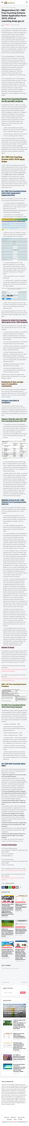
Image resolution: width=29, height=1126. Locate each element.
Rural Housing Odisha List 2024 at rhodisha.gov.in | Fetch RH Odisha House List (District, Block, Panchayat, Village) (19, 1068)
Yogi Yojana (14, 1121)
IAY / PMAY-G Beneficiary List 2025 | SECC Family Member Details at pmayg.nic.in (19, 1057)
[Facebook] (3, 887)
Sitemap (20, 1119)
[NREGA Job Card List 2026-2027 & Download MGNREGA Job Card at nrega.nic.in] (7, 1036)
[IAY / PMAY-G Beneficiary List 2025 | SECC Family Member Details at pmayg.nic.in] (7, 1057)
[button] (2, 2)
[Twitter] (6, 887)
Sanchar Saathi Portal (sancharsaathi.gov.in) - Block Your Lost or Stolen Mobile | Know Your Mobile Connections (8, 953)
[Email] (17, 887)
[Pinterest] (13, 887)
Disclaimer (9, 1119)
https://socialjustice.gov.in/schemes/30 (15, 870)
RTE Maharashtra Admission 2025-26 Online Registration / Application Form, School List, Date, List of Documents (19, 1046)
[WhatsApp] (10, 887)
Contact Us (13, 1117)
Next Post (24, 982)
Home (3, 7)
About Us (6, 1117)
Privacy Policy (21, 1117)
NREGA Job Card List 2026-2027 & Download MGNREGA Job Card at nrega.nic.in (21, 907)
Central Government (11, 7)
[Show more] (20, 887)
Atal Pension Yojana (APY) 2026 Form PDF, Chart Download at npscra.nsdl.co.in (21, 931)
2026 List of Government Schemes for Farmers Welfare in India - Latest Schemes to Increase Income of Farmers (8, 932)
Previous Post (5, 982)
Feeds (15, 1119)
